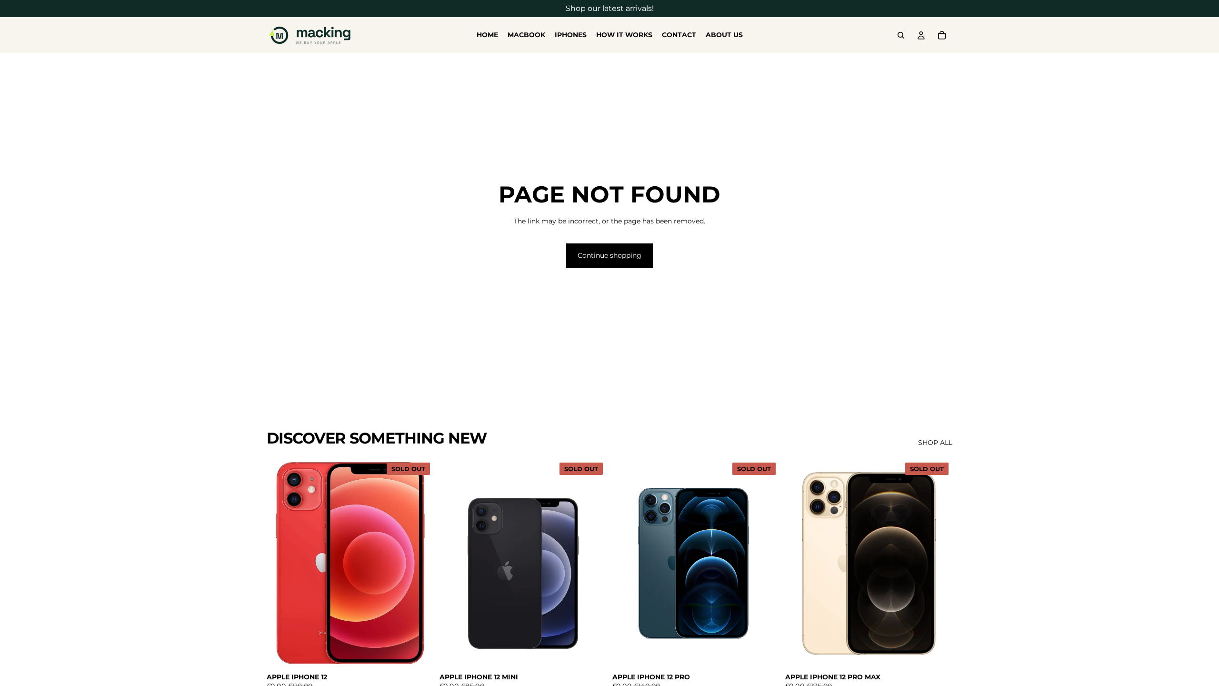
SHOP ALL (935, 442)
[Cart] (941, 35)
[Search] (900, 35)
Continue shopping (609, 255)
